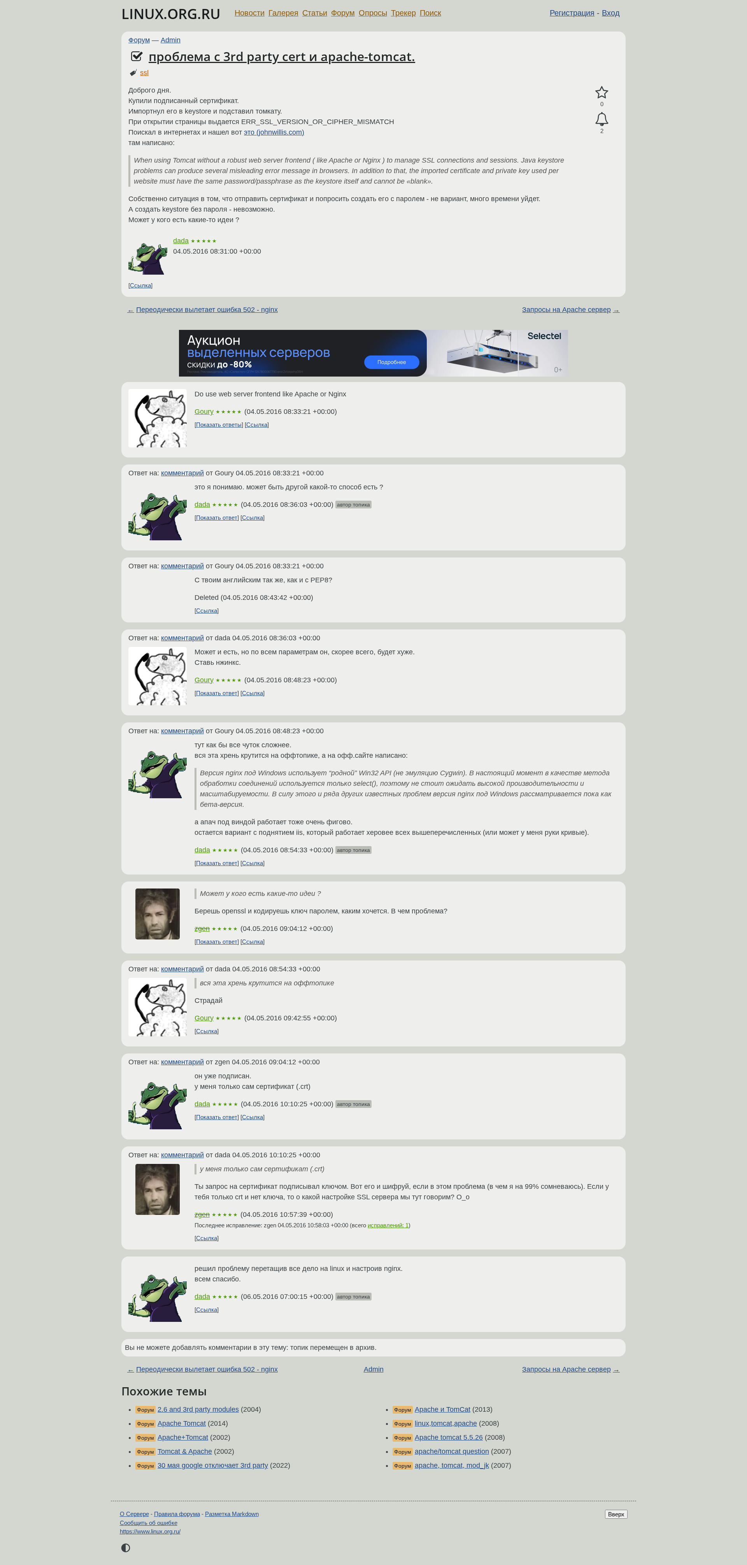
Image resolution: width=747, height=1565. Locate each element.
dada (181, 241)
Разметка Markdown (232, 1514)
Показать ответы (219, 424)
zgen (202, 928)
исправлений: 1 (388, 1225)
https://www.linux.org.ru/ (150, 1531)
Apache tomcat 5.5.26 (449, 1437)
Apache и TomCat (442, 1409)
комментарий (182, 473)
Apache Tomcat (182, 1423)
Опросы (373, 13)
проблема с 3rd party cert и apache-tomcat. (282, 56)
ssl (144, 73)
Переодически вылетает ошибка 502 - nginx (207, 310)
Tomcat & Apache (185, 1451)
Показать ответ (216, 517)
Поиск (430, 13)
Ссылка (140, 285)
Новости (250, 13)
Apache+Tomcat (183, 1437)
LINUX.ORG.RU (171, 13)
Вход (611, 13)
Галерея (283, 13)
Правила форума (177, 1514)
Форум (343, 13)
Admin (171, 40)
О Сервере (134, 1514)
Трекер (403, 13)
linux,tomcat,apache (446, 1423)
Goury (204, 411)
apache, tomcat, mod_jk (452, 1465)
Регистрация (572, 13)
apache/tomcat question (452, 1451)
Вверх (616, 1514)
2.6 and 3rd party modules (198, 1409)
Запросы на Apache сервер (566, 310)
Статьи (314, 13)
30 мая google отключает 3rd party (213, 1465)
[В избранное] (602, 93)
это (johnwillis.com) (274, 132)
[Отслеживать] (602, 119)
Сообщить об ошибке (148, 1522)
